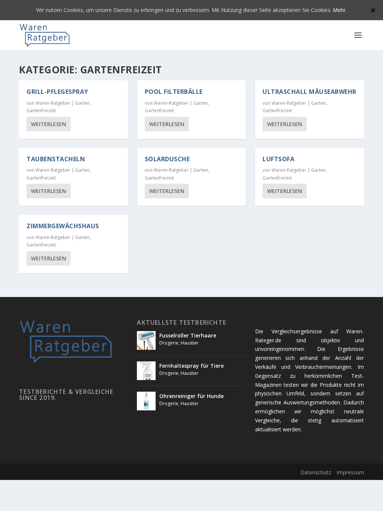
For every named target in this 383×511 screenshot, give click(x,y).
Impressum (350, 472)
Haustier (190, 343)
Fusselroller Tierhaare (187, 335)
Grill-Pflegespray (57, 92)
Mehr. (340, 9)
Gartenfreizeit (41, 110)
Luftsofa (278, 159)
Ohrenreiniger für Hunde (191, 396)
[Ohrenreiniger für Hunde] (146, 401)
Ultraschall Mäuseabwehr (309, 92)
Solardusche (167, 159)
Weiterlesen (48, 124)
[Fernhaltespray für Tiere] (146, 370)
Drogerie (168, 343)
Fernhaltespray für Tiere (191, 365)
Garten (82, 103)
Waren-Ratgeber (53, 103)
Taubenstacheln (56, 159)
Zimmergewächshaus (63, 226)
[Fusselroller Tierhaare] (146, 340)
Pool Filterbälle (174, 92)
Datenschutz (315, 472)
